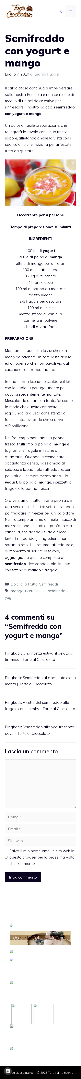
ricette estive (35, 590)
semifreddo (58, 590)
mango (17, 590)
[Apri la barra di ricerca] (60, 11)
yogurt (11, 597)
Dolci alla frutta (24, 584)
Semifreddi (48, 584)
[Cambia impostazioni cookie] (8, 1071)
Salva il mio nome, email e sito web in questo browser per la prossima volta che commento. (42, 857)
